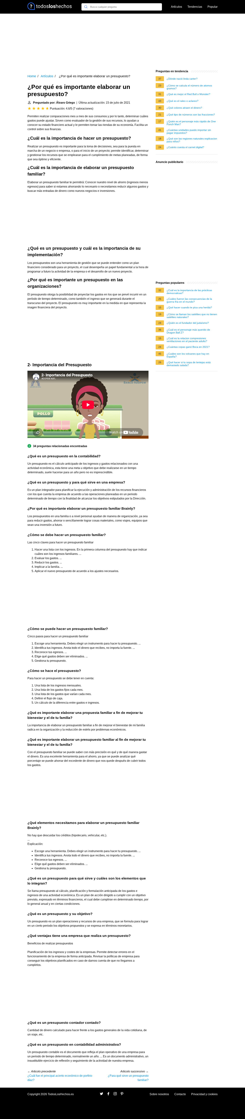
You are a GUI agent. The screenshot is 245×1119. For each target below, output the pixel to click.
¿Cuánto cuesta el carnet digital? (185, 147)
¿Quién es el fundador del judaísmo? (188, 322)
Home (31, 76)
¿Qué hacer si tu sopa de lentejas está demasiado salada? (189, 364)
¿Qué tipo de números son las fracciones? (191, 114)
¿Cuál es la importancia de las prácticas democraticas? (189, 292)
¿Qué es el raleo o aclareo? (182, 100)
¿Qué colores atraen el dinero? (184, 107)
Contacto (180, 1094)
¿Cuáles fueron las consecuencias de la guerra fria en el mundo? (189, 300)
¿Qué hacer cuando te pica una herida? (189, 307)
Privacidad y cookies (204, 1094)
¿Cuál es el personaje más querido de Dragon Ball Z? (188, 331)
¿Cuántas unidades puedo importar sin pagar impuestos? (189, 131)
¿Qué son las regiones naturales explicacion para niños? (192, 140)
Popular (213, 6)
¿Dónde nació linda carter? (182, 78)
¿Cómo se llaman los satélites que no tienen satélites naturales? (192, 316)
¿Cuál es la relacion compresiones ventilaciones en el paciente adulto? (187, 340)
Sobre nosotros (159, 1094)
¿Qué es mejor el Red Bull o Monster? (188, 94)
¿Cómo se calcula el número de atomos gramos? (189, 87)
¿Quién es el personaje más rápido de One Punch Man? (191, 123)
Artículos (176, 6)
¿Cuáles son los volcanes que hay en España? (188, 355)
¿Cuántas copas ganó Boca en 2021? (188, 346)
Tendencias (194, 6)
